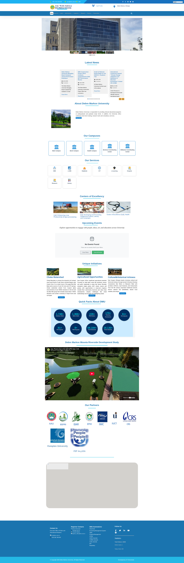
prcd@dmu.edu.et (71, 1)
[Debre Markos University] (61, 7)
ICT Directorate (130, 561)
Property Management (95, 536)
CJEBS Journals (93, 541)
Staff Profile (99, 6)
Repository (92, 547)
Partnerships (96, 13)
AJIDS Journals (93, 539)
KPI (90, 545)
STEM (91, 537)
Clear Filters (85, 254)
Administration (68, 13)
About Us (56, 13)
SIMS (90, 534)
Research (83, 13)
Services (89, 13)
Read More (64, 96)
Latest (61, 13)
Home (51, 13)
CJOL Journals (93, 543)
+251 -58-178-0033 (57, 1)
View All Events (98, 254)
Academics (76, 13)
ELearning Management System (97, 532)
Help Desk (92, 530)
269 (79, 1)
